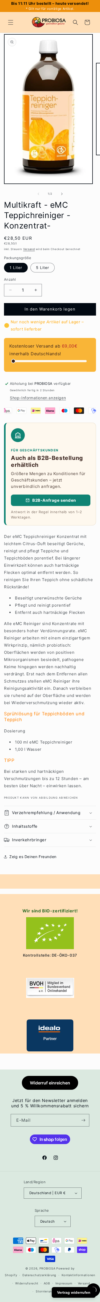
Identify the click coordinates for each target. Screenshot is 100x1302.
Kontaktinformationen (78, 1275)
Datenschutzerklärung (39, 1275)
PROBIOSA (47, 1268)
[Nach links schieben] (38, 194)
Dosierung (14, 730)
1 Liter (16, 267)
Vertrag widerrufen (73, 1292)
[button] (11, 22)
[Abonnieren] (83, 1120)
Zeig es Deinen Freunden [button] (33, 856)
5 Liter (42, 267)
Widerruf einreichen (50, 1082)
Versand (29, 249)
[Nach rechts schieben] (62, 194)
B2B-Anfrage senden (54, 500)
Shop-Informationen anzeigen (38, 397)
